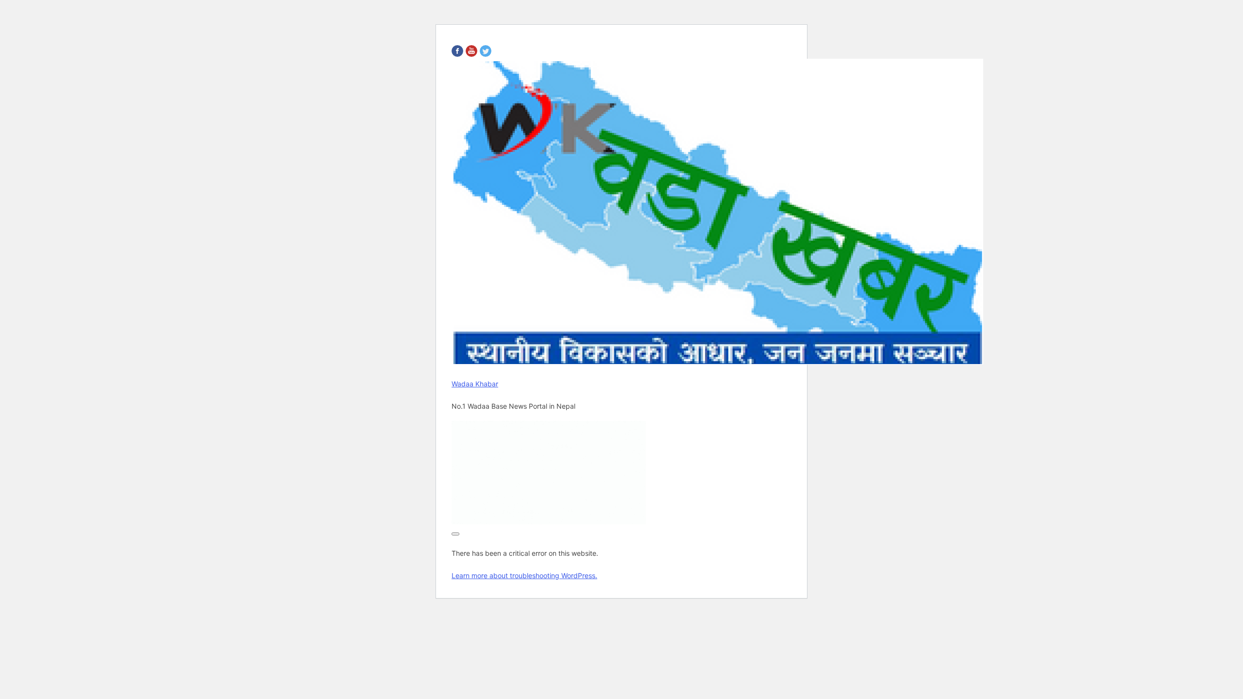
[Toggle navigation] (455, 534)
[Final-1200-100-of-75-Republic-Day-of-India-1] (549, 521)
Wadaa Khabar (475, 384)
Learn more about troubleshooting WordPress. (524, 575)
